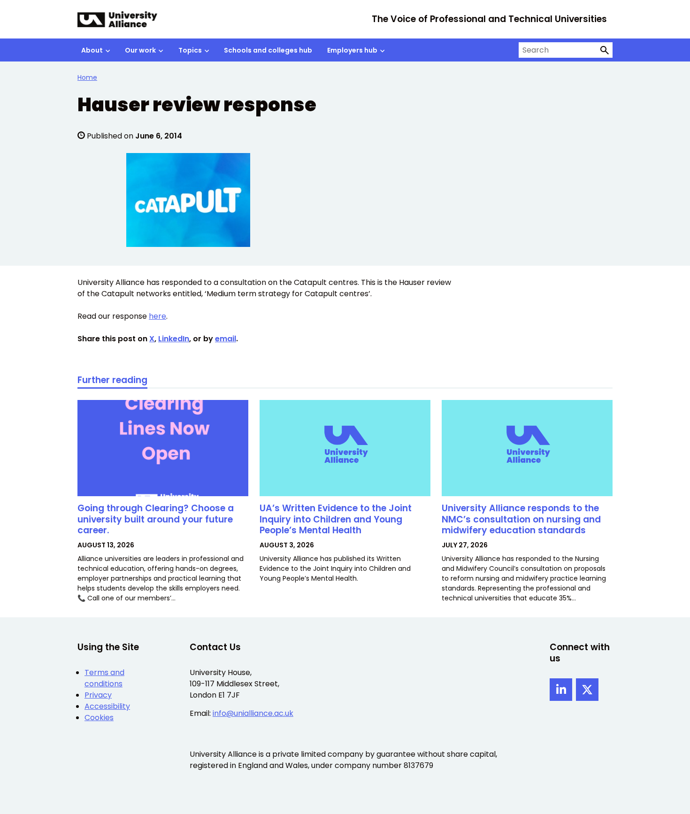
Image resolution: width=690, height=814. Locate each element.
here (157, 316)
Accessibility (107, 706)
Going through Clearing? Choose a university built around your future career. (155, 519)
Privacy (98, 695)
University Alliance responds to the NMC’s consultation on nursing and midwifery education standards (521, 519)
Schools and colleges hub (268, 50)
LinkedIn (173, 338)
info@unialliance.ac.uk (253, 713)
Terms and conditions (104, 678)
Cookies (99, 717)
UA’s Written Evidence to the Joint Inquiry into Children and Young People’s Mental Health (336, 519)
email (225, 338)
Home (87, 77)
